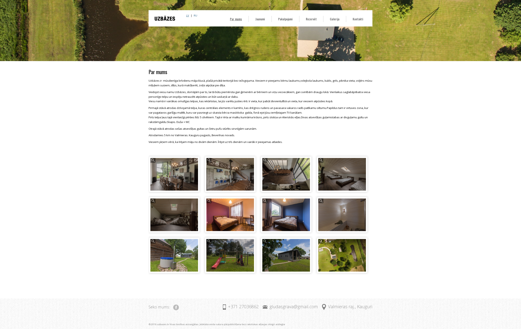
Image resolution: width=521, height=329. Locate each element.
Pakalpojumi (285, 19)
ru (195, 15)
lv (187, 15)
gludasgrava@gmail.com (293, 306)
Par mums (236, 19)
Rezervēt (311, 19)
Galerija (334, 19)
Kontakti (358, 19)
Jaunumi (260, 19)
